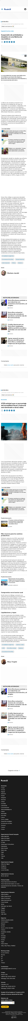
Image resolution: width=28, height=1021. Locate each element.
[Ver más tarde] (2, 42)
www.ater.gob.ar (13, 637)
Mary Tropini (12, 662)
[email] (12, 42)
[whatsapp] (4, 42)
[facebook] (7, 42)
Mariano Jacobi (13, 273)
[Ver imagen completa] (25, 56)
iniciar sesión (10, 365)
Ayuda (21, 1014)
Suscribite (5, 1007)
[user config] (25, 9)
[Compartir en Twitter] (9, 42)
